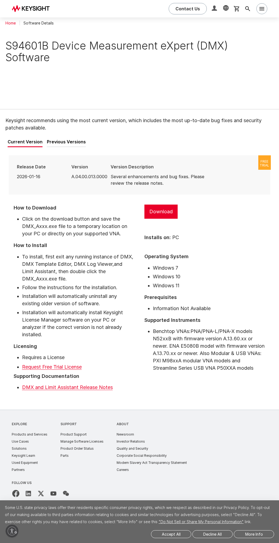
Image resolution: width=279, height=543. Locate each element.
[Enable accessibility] (12, 531)
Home (10, 23)
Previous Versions (66, 141)
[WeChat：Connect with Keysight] (66, 493)
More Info (254, 534)
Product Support (73, 434)
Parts (64, 455)
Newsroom (125, 434)
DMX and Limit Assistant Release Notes (67, 387)
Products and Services (29, 434)
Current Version (25, 141)
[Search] (247, 8)
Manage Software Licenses (82, 441)
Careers (123, 470)
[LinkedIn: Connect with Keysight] (28, 493)
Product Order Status (77, 448)
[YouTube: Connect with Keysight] (53, 493)
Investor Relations (131, 441)
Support (68, 424)
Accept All (171, 534)
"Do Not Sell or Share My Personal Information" (201, 521)
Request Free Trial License (52, 367)
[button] (215, 9)
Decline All (212, 534)
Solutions (19, 448)
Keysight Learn (23, 455)
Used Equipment (25, 463)
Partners (18, 470)
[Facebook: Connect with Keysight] (16, 493)
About (123, 424)
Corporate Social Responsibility (142, 455)
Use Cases (20, 441)
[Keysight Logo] (33, 9)
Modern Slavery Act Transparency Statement (152, 463)
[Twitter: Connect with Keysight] (41, 493)
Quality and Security (132, 448)
